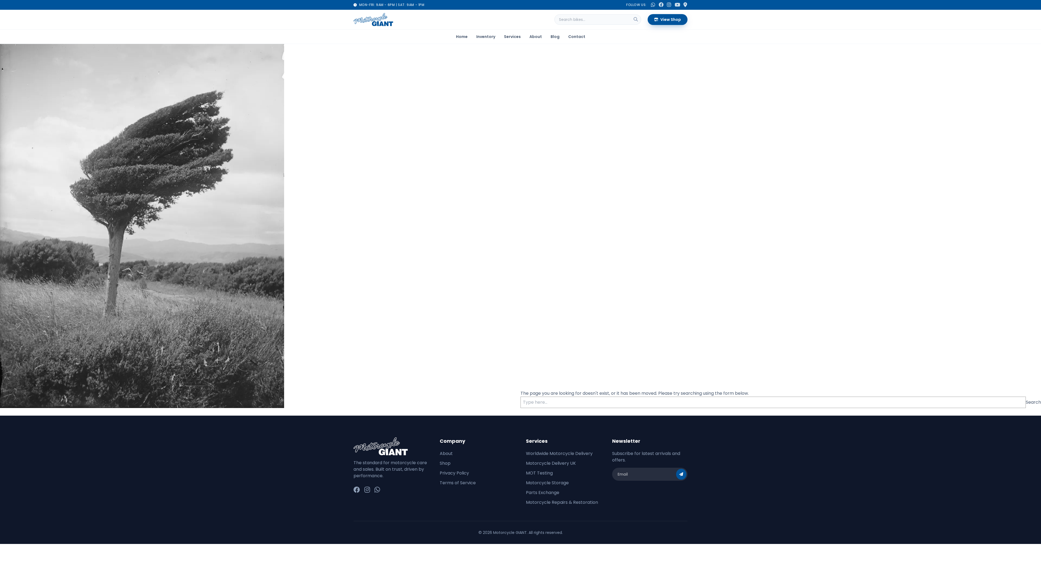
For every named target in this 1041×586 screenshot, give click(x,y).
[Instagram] (367, 490)
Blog (555, 36)
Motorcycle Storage (547, 483)
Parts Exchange (542, 492)
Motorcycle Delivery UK (551, 463)
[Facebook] (357, 490)
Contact (576, 36)
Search (1033, 402)
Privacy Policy (454, 473)
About (535, 36)
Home (462, 36)
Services (512, 36)
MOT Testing (539, 473)
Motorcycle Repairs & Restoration (562, 502)
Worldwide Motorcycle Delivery (559, 453)
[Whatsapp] (377, 490)
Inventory (485, 36)
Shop (445, 463)
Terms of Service (458, 483)
